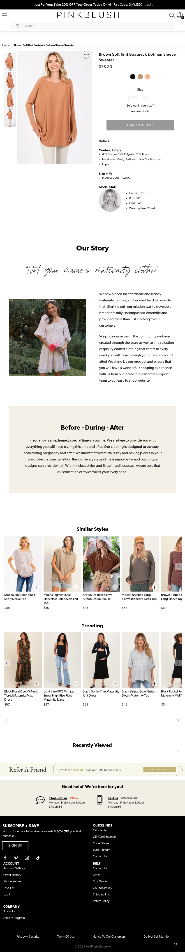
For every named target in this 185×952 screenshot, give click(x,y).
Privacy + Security (27, 936)
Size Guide (100, 881)
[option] (54, 107)
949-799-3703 (129, 798)
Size (140, 89)
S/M (134, 97)
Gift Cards (99, 830)
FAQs (96, 875)
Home (5, 45)
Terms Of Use (65, 936)
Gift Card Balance (104, 837)
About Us (9, 911)
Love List (8, 888)
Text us (113, 798)
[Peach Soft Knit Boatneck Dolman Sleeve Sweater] (147, 77)
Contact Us (100, 856)
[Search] (172, 15)
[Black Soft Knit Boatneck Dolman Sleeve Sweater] (133, 77)
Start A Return (101, 850)
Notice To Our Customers (108, 936)
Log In (7, 894)
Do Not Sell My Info (156, 936)
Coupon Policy (102, 888)
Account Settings (14, 868)
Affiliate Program (14, 918)
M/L (146, 97)
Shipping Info (101, 894)
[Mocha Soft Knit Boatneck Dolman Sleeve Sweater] (140, 77)
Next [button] (87, 107)
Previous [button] (21, 107)
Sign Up (15, 845)
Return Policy (101, 901)
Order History (12, 875)
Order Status (101, 843)
